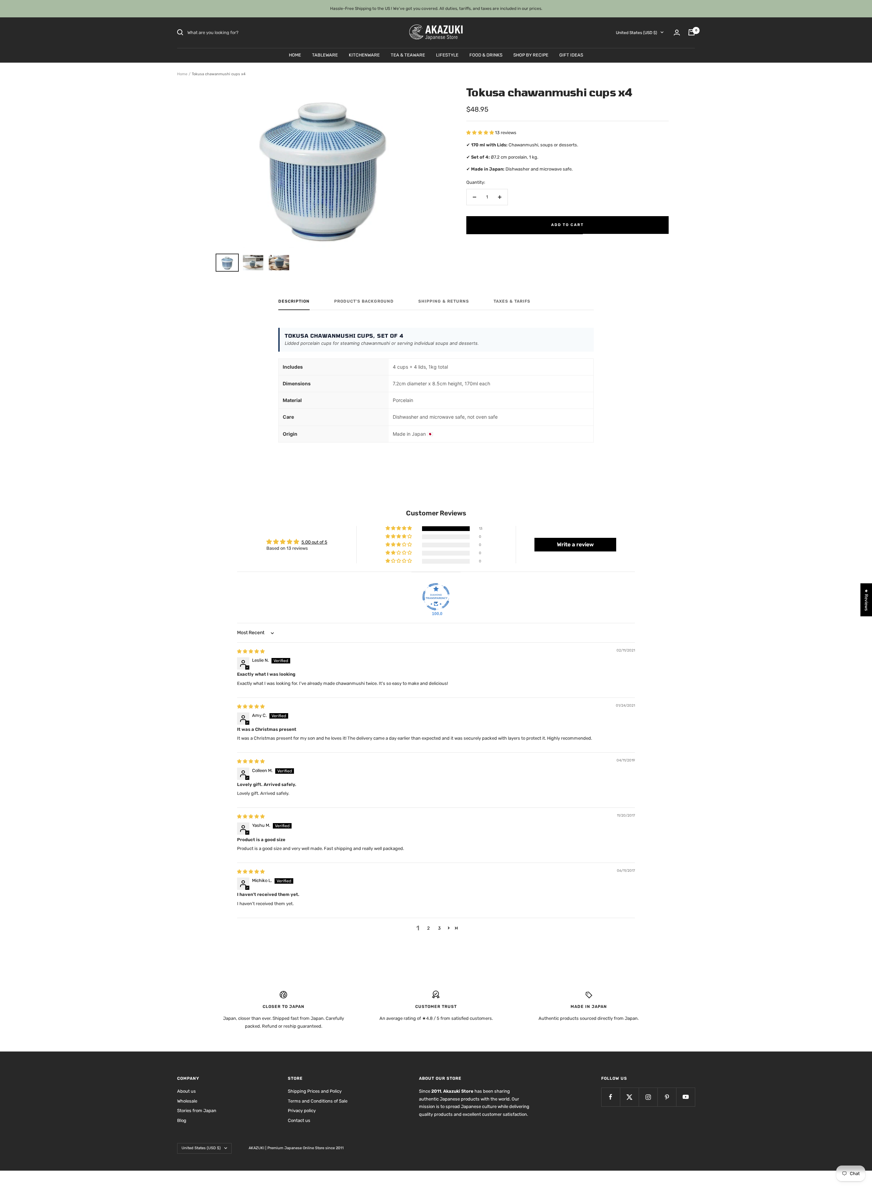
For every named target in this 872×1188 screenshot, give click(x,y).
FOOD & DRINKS (485, 54)
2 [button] (428, 928)
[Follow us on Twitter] (629, 1097)
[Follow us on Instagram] (648, 1097)
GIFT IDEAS (571, 54)
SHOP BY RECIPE (530, 54)
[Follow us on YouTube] (685, 1097)
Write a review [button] (575, 544)
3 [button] (439, 928)
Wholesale (187, 1101)
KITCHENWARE (364, 54)
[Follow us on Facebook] (610, 1097)
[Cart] (691, 32)
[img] (251, 651)
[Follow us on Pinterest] (666, 1097)
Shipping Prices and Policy (315, 1091)
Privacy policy (302, 1110)
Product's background (364, 301)
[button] (480, 132)
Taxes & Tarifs (512, 301)
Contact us (299, 1120)
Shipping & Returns (443, 301)
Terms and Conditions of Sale (317, 1101)
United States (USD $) (636, 32)
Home (182, 74)
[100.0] (436, 596)
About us (186, 1091)
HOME (295, 54)
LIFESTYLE (447, 54)
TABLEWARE (325, 54)
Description (294, 301)
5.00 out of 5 (314, 542)
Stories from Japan (196, 1110)
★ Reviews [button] (866, 600)
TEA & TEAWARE (408, 54)
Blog (181, 1120)
